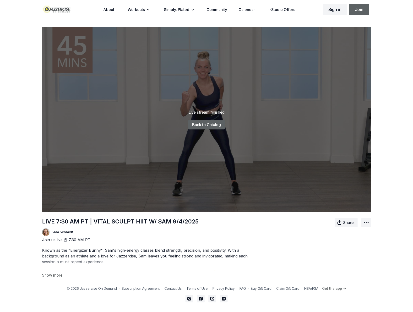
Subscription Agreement (141, 288)
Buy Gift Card (261, 288)
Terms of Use (197, 288)
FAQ (242, 288)
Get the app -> (334, 288)
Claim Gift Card (287, 288)
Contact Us (173, 288)
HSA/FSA (311, 288)
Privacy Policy (223, 288)
